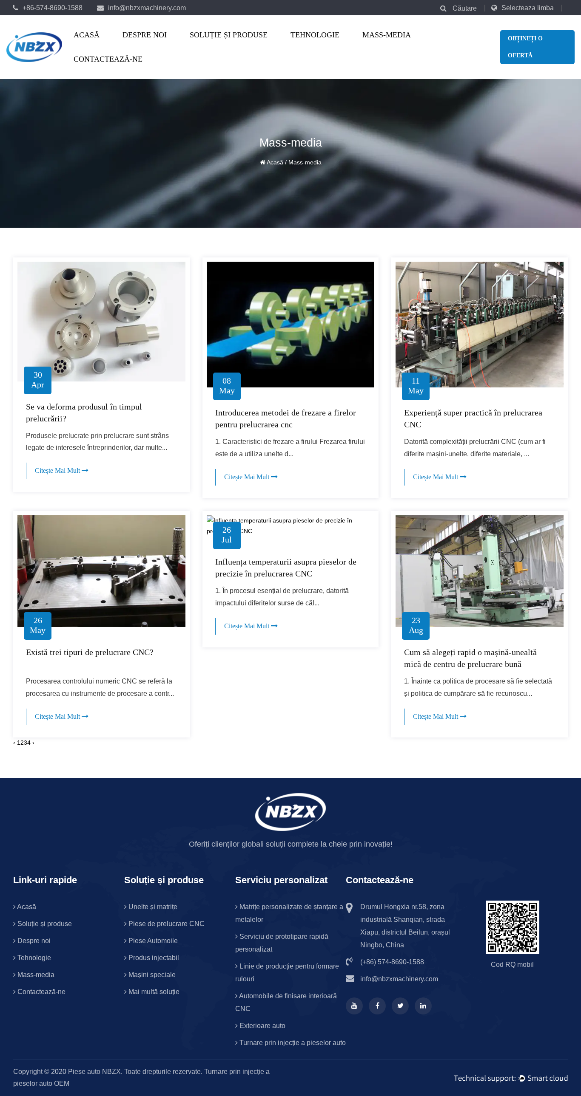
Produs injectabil (153, 957)
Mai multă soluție (153, 991)
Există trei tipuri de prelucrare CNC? (90, 652)
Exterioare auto (261, 1025)
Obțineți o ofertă (525, 47)
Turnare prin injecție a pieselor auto (292, 1042)
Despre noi (144, 35)
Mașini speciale (151, 974)
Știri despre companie (396, 46)
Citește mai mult (58, 470)
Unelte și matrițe (224, 46)
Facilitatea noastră (156, 46)
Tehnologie (314, 35)
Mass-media (386, 35)
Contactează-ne (108, 59)
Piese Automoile (152, 940)
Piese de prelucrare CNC (224, 44)
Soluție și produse (229, 35)
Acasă (87, 35)
